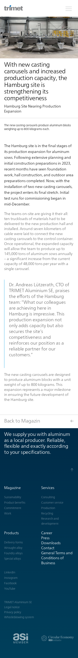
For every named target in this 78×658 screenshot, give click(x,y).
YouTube (9, 588)
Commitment (12, 508)
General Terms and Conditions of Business (57, 558)
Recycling (47, 513)
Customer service (52, 502)
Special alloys (12, 558)
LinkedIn (9, 572)
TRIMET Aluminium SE (18, 602)
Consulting (48, 497)
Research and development (50, 521)
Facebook (10, 583)
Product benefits (14, 502)
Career (46, 533)
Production (48, 508)
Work (7, 513)
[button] (68, 8)
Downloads (51, 543)
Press (45, 538)
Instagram (10, 577)
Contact (47, 548)
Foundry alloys (13, 553)
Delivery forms (13, 542)
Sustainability (12, 497)
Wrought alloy (13, 547)
